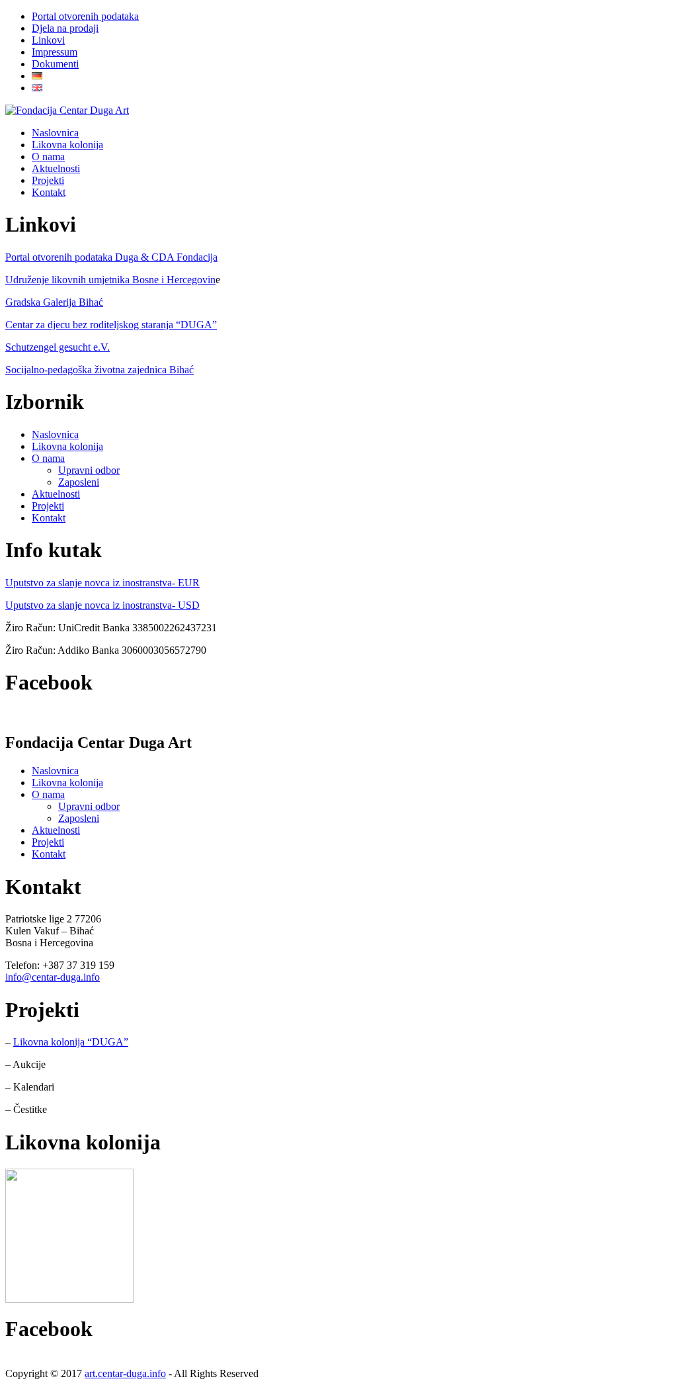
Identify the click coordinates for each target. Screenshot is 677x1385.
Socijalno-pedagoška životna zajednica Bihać (99, 369)
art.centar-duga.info (125, 1373)
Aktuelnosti (56, 494)
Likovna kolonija (67, 446)
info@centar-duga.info (52, 977)
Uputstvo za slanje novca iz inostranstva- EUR (102, 582)
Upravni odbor (89, 470)
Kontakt (48, 517)
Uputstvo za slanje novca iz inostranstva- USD (102, 605)
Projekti (48, 506)
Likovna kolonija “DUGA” (70, 1042)
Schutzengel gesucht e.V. (57, 347)
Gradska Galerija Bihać (54, 302)
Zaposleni (78, 482)
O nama (48, 458)
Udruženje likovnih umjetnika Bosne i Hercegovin (110, 279)
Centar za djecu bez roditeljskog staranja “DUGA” (111, 324)
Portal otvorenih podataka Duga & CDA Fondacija (111, 257)
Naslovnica (55, 434)
